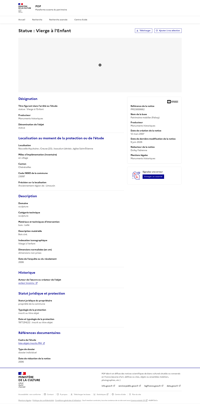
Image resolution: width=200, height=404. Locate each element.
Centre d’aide (120, 394)
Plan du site (136, 394)
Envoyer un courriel (153, 176)
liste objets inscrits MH (30, 343)
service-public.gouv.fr (128, 386)
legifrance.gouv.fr (152, 386)
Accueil (21, 19)
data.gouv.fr (172, 386)
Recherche (37, 19)
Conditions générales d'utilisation (68, 400)
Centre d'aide (80, 19)
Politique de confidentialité (43, 400)
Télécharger (145, 30)
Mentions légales (24, 400)
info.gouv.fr (107, 386)
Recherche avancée (58, 19)
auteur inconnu (26, 283)
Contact (50, 394)
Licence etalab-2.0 (138, 400)
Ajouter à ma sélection (169, 30)
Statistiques (101, 394)
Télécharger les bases (82, 394)
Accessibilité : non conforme (29, 394)
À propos (63, 394)
